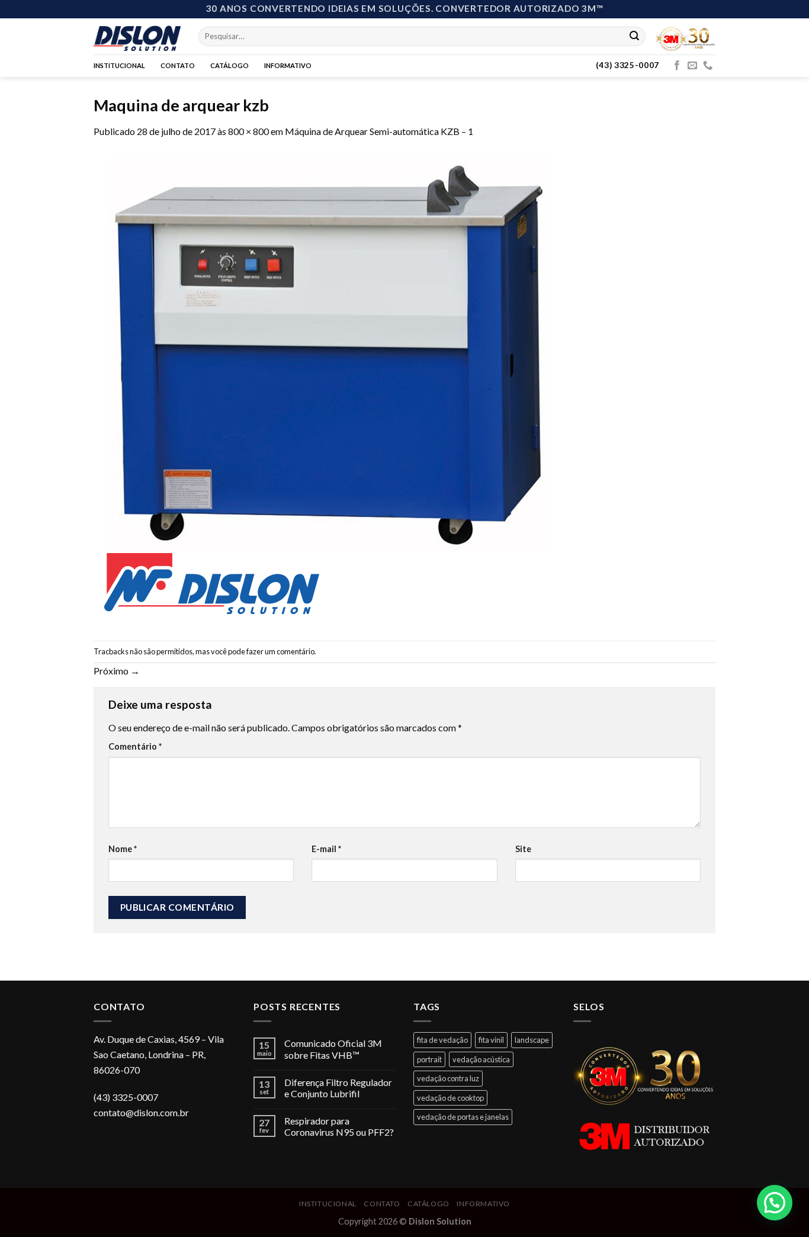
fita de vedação (442, 1040)
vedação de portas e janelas (463, 1117)
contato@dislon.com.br (141, 1112)
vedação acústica (481, 1059)
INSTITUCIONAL (119, 65)
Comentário (135, 746)
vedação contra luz (448, 1078)
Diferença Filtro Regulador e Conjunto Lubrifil (338, 1088)
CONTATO (177, 65)
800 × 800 (248, 131)
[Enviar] (634, 36)
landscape (532, 1040)
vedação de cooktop (450, 1098)
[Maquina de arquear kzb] (330, 388)
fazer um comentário (280, 651)
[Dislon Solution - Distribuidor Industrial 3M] (137, 36)
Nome (122, 849)
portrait (429, 1059)
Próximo (117, 670)
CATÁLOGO (229, 65)
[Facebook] (677, 65)
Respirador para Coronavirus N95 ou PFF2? (339, 1126)
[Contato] (707, 65)
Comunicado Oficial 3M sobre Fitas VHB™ (333, 1048)
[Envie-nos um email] (692, 65)
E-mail (326, 849)
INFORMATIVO (288, 65)
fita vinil (491, 1040)
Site (523, 849)
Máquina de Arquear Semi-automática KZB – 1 (379, 131)
